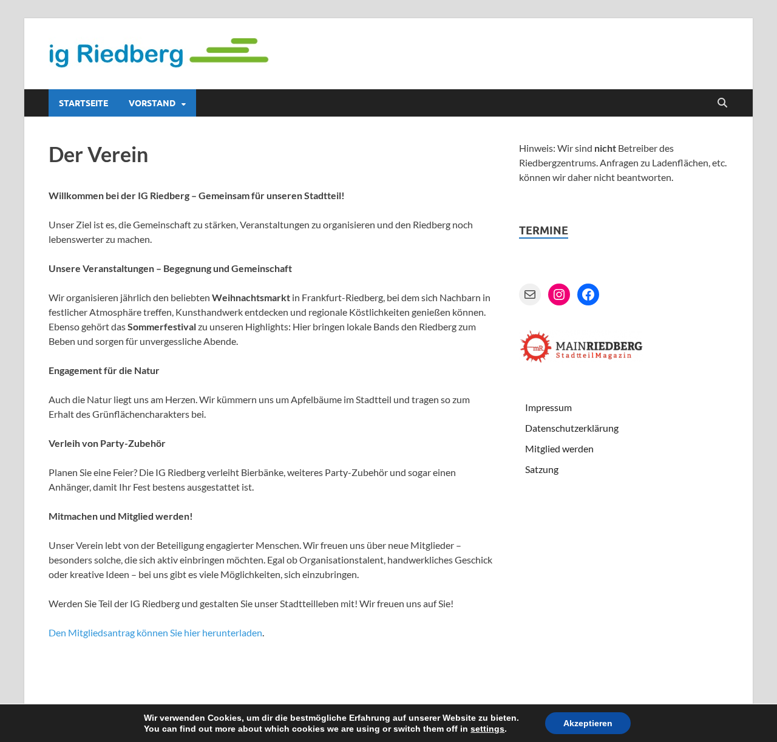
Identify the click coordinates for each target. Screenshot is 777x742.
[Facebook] (588, 294)
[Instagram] (559, 294)
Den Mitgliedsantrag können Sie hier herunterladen (155, 632)
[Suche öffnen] (722, 103)
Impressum (548, 407)
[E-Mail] (530, 294)
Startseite (83, 103)
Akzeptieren (587, 723)
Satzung (541, 469)
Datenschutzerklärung (572, 428)
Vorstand (152, 103)
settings (487, 728)
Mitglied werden (559, 448)
